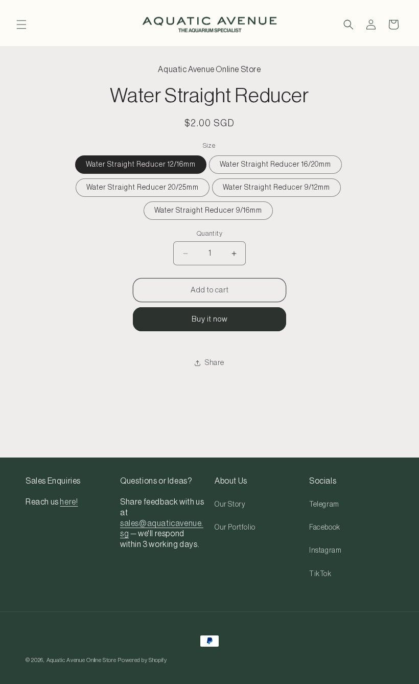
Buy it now (210, 319)
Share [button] (214, 363)
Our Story (230, 504)
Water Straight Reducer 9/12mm (276, 187)
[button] (21, 24)
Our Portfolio (235, 527)
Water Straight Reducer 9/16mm (208, 210)
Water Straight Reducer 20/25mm (142, 187)
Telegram (324, 504)
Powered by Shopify (142, 660)
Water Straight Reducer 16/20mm (275, 164)
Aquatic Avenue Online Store (81, 660)
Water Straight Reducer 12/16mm (141, 164)
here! (69, 502)
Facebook (324, 527)
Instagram (325, 550)
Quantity (209, 233)
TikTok (320, 574)
